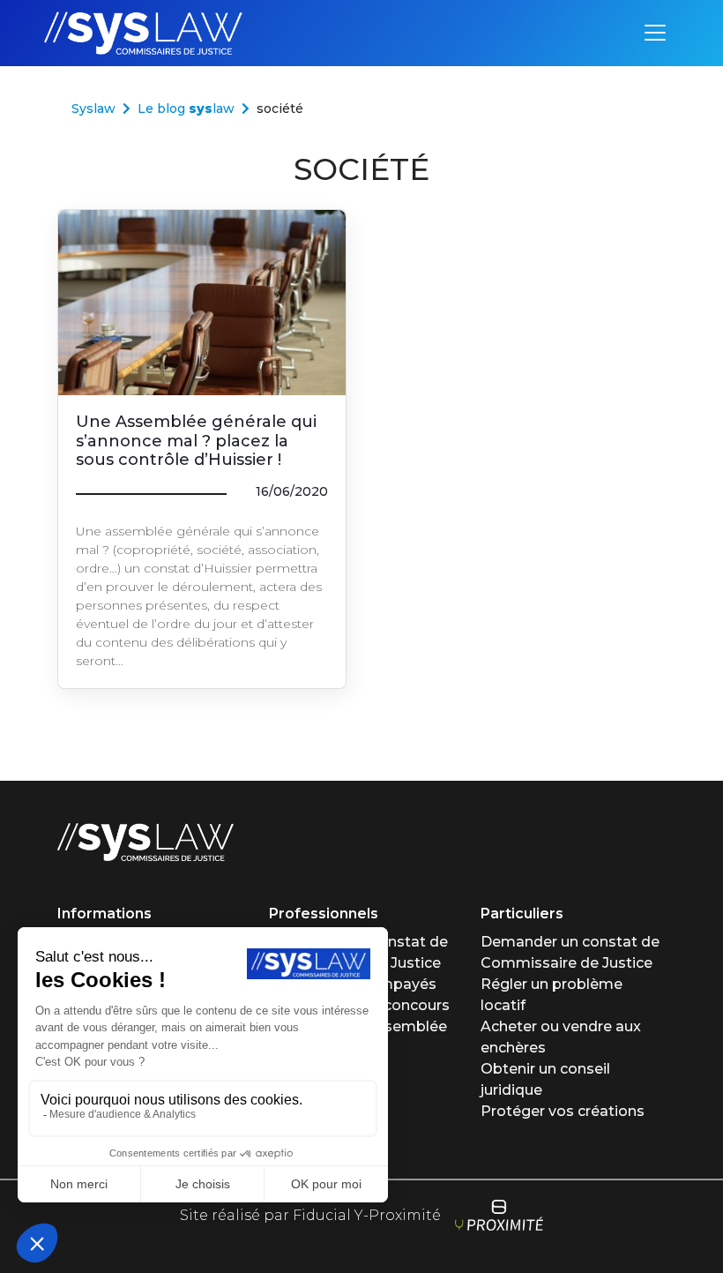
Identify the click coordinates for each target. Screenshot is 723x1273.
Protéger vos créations (563, 1111)
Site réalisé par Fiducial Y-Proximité (310, 1215)
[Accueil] (145, 841)
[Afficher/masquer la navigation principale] (655, 32)
